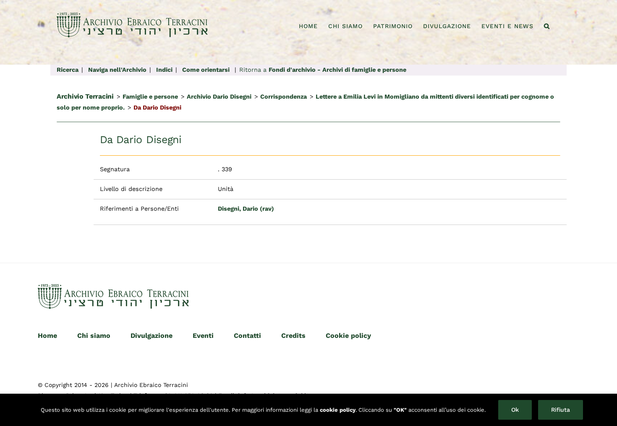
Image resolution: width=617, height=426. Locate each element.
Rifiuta (560, 409)
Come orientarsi (206, 69)
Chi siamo (93, 336)
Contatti (247, 336)
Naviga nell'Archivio (117, 69)
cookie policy (338, 410)
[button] (547, 26)
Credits (293, 336)
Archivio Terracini (85, 96)
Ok (515, 409)
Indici (164, 69)
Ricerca (67, 69)
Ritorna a (322, 69)
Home (47, 336)
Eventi (203, 336)
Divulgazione (152, 336)
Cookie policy (348, 336)
